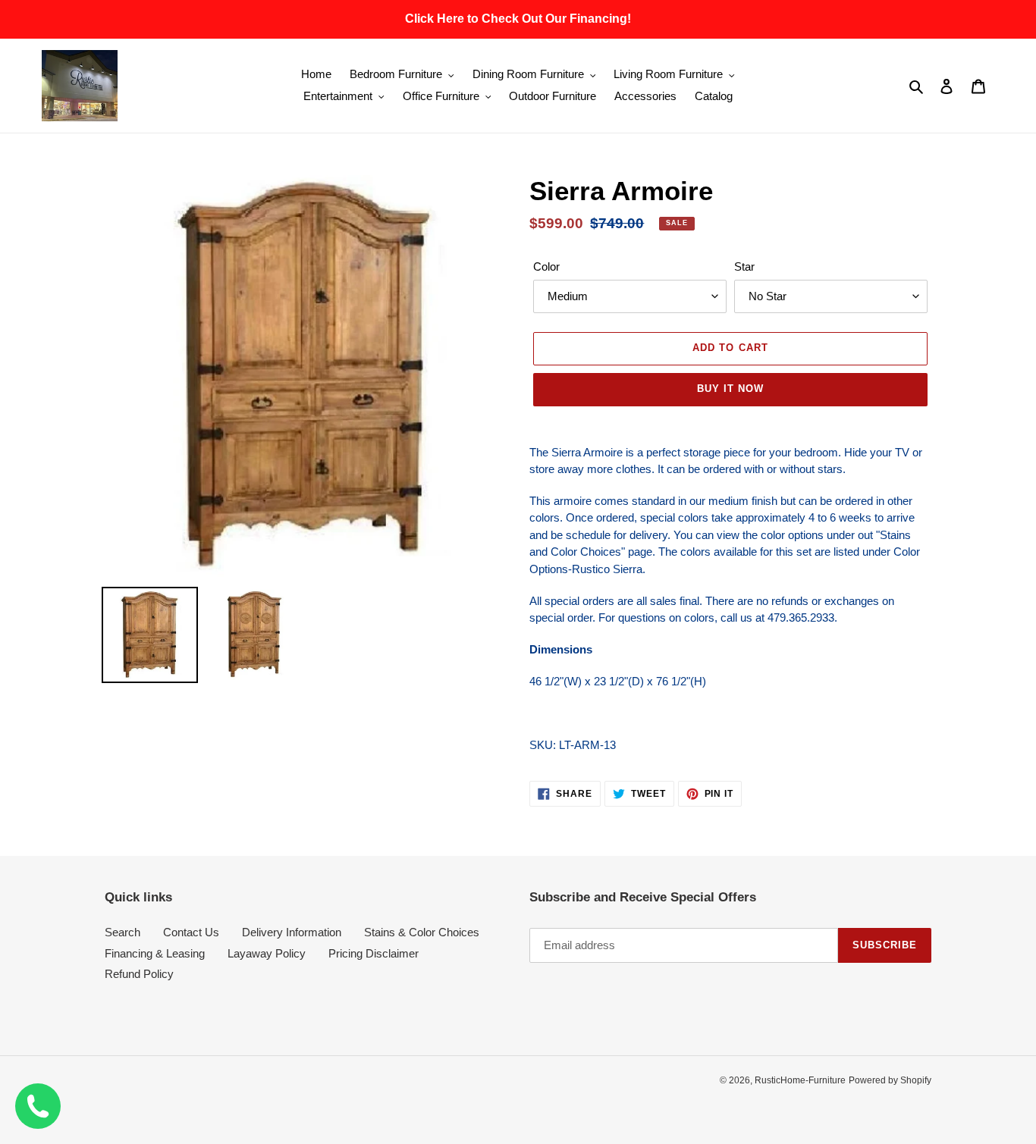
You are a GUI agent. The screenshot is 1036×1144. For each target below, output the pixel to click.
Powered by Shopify (890, 1080)
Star (744, 266)
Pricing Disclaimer (373, 953)
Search (122, 932)
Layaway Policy (267, 953)
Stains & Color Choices (421, 932)
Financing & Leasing (155, 953)
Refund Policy (139, 973)
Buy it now (730, 388)
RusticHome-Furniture (800, 1080)
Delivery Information (291, 932)
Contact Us (191, 932)
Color (546, 266)
